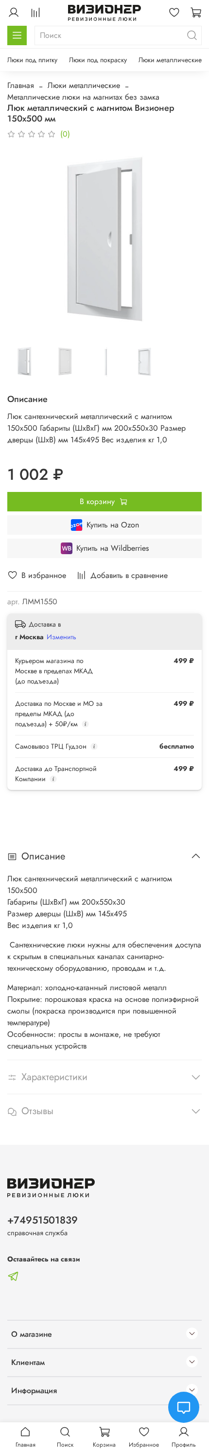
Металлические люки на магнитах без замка (83, 97)
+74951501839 (42, 1220)
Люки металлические (170, 60)
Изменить (61, 636)
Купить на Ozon (113, 524)
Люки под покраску (98, 60)
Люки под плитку (32, 60)
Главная (20, 85)
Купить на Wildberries (112, 548)
